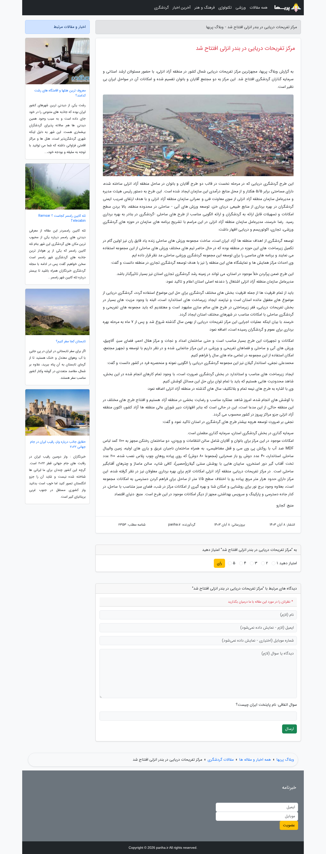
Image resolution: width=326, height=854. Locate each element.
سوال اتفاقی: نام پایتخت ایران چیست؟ (266, 705)
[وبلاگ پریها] (287, 7)
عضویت (289, 825)
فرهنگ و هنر (205, 8)
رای (219, 563)
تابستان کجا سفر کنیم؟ (71, 341)
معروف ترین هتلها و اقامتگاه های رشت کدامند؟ (60, 93)
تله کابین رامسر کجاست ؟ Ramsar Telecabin (62, 218)
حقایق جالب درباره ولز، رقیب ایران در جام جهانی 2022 (58, 444)
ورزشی (241, 8)
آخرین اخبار (182, 8)
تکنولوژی (225, 8)
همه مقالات (259, 8)
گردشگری (161, 8)
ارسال (289, 729)
